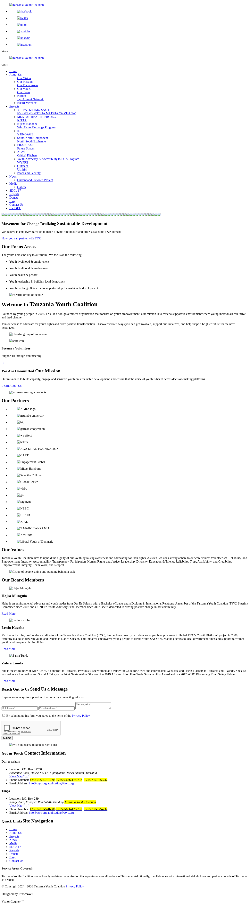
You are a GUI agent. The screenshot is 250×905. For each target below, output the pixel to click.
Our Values (24, 88)
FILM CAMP (25, 145)
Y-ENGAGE (25, 134)
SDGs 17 (15, 190)
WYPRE (22, 162)
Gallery (21, 187)
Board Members (27, 102)
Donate (13, 197)
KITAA (22, 120)
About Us (15, 74)
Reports (14, 194)
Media (13, 183)
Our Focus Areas (27, 85)
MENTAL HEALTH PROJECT (37, 116)
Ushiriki (22, 169)
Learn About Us (11, 385)
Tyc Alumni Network (30, 99)
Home (13, 71)
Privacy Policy (81, 715)
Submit (7, 737)
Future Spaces (26, 148)
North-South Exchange (31, 141)
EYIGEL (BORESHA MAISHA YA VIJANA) (46, 113)
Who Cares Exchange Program (36, 127)
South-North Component (32, 138)
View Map (18, 776)
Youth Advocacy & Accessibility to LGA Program (48, 159)
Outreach (23, 166)
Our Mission (25, 81)
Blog (12, 201)
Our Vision (24, 78)
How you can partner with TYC (21, 238)
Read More (8, 613)
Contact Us (16, 204)
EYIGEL (15, 208)
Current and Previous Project (35, 180)
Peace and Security (29, 173)
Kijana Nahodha (27, 123)
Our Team (23, 92)
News (13, 176)
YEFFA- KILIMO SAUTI (33, 109)
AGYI (21, 152)
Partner (21, 95)
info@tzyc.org (38, 783)
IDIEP (21, 130)
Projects (14, 106)
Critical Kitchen (27, 155)
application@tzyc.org (60, 783)
